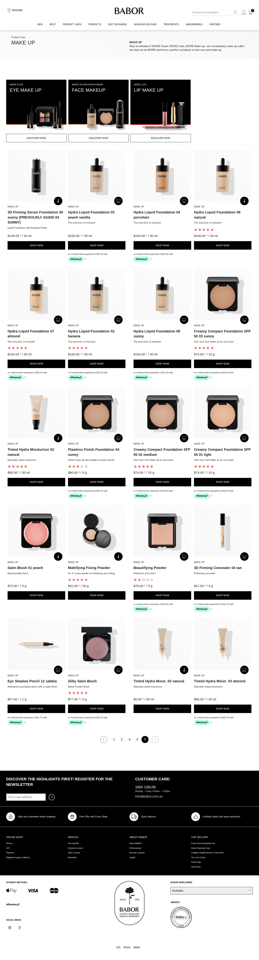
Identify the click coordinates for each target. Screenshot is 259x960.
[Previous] (103, 739)
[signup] (52, 797)
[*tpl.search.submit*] (235, 12)
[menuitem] (40, 24)
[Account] (244, 12)
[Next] (155, 739)
